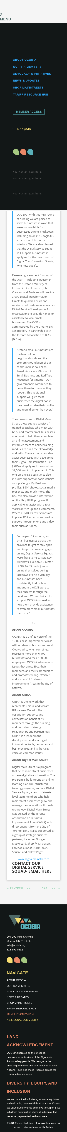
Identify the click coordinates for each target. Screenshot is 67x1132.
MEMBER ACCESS (29, 111)
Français (23, 128)
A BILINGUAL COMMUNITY (22, 1019)
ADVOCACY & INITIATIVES (32, 73)
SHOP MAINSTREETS (28, 87)
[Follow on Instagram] (16, 152)
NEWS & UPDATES (26, 80)
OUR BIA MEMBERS (27, 66)
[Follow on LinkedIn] (30, 152)
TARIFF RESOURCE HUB (30, 94)
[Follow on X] (23, 152)
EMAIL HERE (39, 871)
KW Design (47, 1127)
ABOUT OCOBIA (24, 59)
